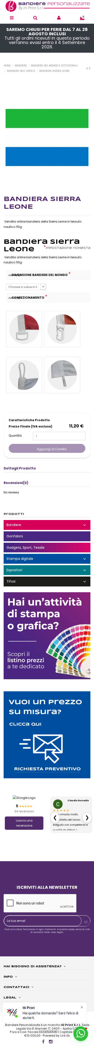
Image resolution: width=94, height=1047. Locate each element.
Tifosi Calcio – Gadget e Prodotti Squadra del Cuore (47, 581)
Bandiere (47, 525)
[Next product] (89, 68)
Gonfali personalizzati (47, 536)
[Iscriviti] (85, 922)
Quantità (15, 435)
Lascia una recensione (24, 823)
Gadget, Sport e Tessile (47, 548)
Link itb (65, 1035)
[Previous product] (87, 68)
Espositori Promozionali (47, 570)
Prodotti (14, 514)
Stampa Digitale (47, 559)
